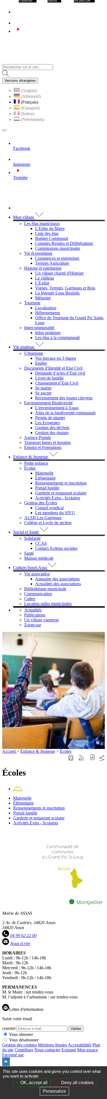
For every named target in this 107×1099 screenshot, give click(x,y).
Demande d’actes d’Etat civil (60, 373)
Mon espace (87, 1049)
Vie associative (37, 574)
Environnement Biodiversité (48, 402)
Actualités (32, 610)
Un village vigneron (41, 620)
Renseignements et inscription (61, 483)
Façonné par (13, 1054)
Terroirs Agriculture (52, 263)
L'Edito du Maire (50, 228)
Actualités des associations (58, 583)
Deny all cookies (77, 1082)
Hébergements (47, 312)
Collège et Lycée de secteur (48, 522)
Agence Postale (37, 437)
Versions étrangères (20, 80)
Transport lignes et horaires (47, 442)
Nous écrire (20, 943)
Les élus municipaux (42, 223)
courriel (8, 1028)
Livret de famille (49, 378)
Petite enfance (36, 463)
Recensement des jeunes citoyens (63, 398)
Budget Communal (51, 238)
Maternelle (44, 473)
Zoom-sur (32, 624)
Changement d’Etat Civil (56, 383)
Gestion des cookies (19, 1045)
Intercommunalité (39, 327)
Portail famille (47, 488)
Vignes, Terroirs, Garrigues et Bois (65, 288)
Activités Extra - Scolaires (57, 498)
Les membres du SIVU (55, 512)
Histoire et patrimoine (42, 268)
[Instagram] (18, 23)
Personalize (54, 1091)
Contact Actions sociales (56, 548)
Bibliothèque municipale (45, 588)
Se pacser (43, 393)
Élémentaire (45, 478)
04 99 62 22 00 (23, 935)
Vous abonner (21, 1034)
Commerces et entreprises (57, 258)
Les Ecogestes (47, 422)
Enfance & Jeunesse (37, 751)
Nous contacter (47, 1049)
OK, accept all (33, 1082)
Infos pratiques (48, 332)
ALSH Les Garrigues (42, 517)
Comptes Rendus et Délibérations (64, 243)
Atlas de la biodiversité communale (65, 412)
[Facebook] (15, 12)
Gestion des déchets (52, 427)
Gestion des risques (52, 432)
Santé (29, 553)
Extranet (68, 1049)
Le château (44, 278)
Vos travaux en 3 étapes (55, 358)
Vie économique (38, 253)
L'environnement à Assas (56, 407)
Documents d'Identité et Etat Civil (53, 368)
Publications (34, 615)
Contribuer (24, 1049)
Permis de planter (50, 417)
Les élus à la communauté (57, 337)
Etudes (41, 363)
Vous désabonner (24, 1040)
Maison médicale (39, 558)
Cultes (29, 598)
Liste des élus (46, 233)
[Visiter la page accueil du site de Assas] (22, 61)
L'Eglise (42, 283)
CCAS (41, 543)
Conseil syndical (49, 507)
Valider (76, 1029)
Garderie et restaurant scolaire (60, 493)
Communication (38, 593)
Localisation (45, 307)
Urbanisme (33, 353)
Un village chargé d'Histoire (59, 273)
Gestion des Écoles (40, 502)
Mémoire (43, 298)
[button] (92, 758)
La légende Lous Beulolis (57, 293)
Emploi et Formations (42, 447)
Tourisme (32, 303)
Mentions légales (52, 1045)
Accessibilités (79, 1045)
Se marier (43, 388)
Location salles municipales (48, 603)
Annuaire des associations (57, 578)
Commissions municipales (57, 248)
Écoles (30, 468)
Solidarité (32, 538)
